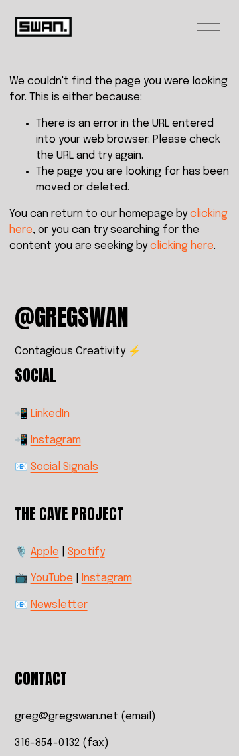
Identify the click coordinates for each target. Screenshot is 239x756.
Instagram (56, 440)
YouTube (52, 578)
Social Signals (64, 467)
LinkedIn (50, 413)
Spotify (86, 552)
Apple (45, 552)
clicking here (182, 246)
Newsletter (59, 605)
